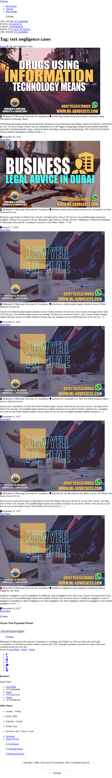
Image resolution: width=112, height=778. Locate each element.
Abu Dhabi (14, 649)
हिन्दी (52, 770)
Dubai (24, 649)
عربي (60, 770)
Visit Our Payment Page (11, 631)
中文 (43, 770)
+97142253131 (15, 24)
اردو (69, 770)
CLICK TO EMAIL (21, 29)
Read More (5, 139)
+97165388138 (16, 26)
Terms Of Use (12, 739)
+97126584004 (21, 21)
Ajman (32, 649)
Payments (10, 736)
